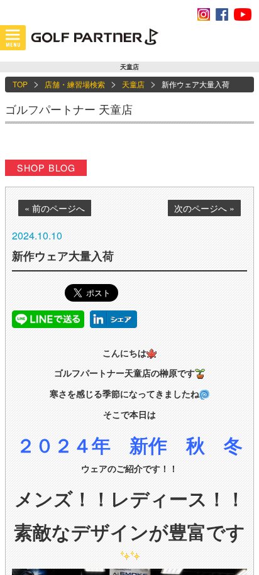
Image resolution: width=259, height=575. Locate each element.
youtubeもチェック (242, 14)
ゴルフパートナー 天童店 (69, 109)
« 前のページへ (55, 208)
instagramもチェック (203, 14)
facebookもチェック (222, 14)
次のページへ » (204, 208)
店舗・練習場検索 (75, 84)
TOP (20, 84)
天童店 (133, 84)
